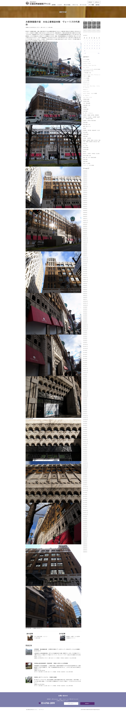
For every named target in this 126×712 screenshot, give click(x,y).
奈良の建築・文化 (86, 124)
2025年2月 (85, 198)
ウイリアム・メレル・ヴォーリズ (89, 65)
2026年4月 (85, 179)
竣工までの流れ (67, 4)
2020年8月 (85, 285)
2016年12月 (85, 368)
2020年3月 (85, 295)
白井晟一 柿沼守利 (87, 138)
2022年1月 (85, 255)
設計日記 (97, 4)
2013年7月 (85, 449)
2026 (92, 20)
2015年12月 (85, 392)
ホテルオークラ (86, 82)
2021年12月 (85, 257)
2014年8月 (85, 423)
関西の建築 (50, 27)
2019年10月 (85, 305)
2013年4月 (85, 455)
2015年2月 (85, 411)
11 (92, 43)
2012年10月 (85, 467)
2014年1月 (85, 437)
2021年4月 (85, 271)
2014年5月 (85, 429)
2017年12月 (85, 344)
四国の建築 (85, 122)
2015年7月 (85, 401)
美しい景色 (85, 145)
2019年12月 (85, 301)
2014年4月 (85, 431)
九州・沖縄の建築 (86, 103)
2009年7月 (85, 542)
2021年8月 (85, 263)
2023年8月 (85, 226)
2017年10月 (85, 348)
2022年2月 (85, 253)
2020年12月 (85, 277)
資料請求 (90, 2)
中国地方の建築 (86, 99)
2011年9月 (85, 492)
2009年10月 (85, 536)
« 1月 (85, 53)
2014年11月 (85, 417)
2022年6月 (85, 248)
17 (89, 45)
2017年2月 (85, 364)
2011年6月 (85, 498)
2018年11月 (85, 326)
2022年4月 (85, 251)
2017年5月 (85, 358)
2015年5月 (85, 405)
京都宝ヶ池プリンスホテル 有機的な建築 (45, 677)
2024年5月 (85, 210)
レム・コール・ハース (87, 97)
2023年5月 (85, 228)
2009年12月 (85, 532)
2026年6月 (85, 175)
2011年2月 (85, 506)
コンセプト (59, 4)
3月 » (99, 53)
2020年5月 (85, 291)
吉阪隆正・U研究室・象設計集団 (89, 120)
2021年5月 (85, 269)
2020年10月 (85, 281)
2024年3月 (85, 214)
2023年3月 (85, 232)
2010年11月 (85, 512)
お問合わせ (97, 2)
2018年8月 (85, 332)
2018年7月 (85, 334)
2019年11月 (85, 303)
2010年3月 (85, 526)
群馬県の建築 (85, 147)
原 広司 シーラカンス (88, 113)
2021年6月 (85, 267)
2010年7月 (85, 520)
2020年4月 (85, 293)
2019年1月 (85, 323)
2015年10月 (85, 396)
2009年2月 (85, 551)
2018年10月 (85, 328)
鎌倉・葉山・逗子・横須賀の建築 (89, 157)
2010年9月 (85, 516)
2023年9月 (85, 224)
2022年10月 (85, 242)
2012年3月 (85, 480)
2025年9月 (85, 188)
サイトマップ (41, 709)
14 (99, 43)
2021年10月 (85, 261)
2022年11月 (85, 240)
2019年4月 (85, 317)
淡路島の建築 (85, 134)
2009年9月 (85, 538)
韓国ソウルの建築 (86, 163)
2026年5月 (85, 176)
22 (84, 48)
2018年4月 (85, 340)
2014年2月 (85, 435)
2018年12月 (85, 325)
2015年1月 (85, 413)
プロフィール (75, 4)
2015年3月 (85, 409)
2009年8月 (85, 540)
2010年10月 (85, 514)
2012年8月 (85, 471)
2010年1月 (85, 530)
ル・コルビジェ (86, 95)
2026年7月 (85, 173)
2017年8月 (85, 352)
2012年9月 (85, 469)
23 (87, 48)
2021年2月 (85, 273)
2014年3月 (85, 433)
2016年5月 (85, 382)
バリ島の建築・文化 (87, 72)
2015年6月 (85, 403)
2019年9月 (85, 307)
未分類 (84, 128)
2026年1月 (85, 184)
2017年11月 (85, 346)
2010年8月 (85, 518)
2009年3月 (85, 549)
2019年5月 (85, 315)
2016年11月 (85, 370)
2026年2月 (85, 182)
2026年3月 (85, 180)
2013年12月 (85, 439)
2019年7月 (85, 311)
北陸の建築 (85, 111)
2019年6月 (85, 313)
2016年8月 (85, 376)
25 (92, 48)
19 (94, 45)
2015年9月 (85, 397)
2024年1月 (85, 218)
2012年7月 (85, 472)
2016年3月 (85, 386)
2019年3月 (85, 319)
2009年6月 (85, 544)
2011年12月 (85, 486)
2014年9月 (85, 421)
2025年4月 (85, 196)
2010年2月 (85, 528)
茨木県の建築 (85, 149)
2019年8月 (85, 309)
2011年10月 (85, 490)
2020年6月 (85, 289)
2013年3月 (85, 457)
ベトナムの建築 (86, 80)
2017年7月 (85, 354)
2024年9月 (85, 202)
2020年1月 (85, 299)
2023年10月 (85, 222)
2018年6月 (85, 336)
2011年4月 (85, 502)
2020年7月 (85, 287)
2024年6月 (85, 208)
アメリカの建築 (86, 59)
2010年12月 (85, 510)
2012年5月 (85, 476)
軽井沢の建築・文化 (87, 155)
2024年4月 (85, 212)
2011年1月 (85, 508)
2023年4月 (85, 230)
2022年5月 (85, 250)
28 (99, 48)
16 (87, 45)
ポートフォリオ (83, 4)
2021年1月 (85, 275)
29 (84, 50)
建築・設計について (44, 27)
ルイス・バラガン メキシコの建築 (90, 93)
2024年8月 (85, 204)
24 (89, 48)
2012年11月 (85, 465)
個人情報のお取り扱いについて (31, 709)
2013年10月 (85, 443)
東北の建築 (85, 132)
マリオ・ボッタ (86, 84)
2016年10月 (85, 372)
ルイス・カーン (86, 91)
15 (84, 45)
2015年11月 (85, 394)
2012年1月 (85, 484)
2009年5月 (85, 545)
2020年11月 (85, 279)
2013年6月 (85, 451)
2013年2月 (85, 459)
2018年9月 (85, 330)
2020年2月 (85, 297)
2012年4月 (85, 478)
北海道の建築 (85, 109)
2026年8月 (85, 171)
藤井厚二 (85, 151)
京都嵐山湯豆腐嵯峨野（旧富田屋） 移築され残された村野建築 (51, 663)
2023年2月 (85, 234)
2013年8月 (85, 447)
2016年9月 (85, 374)
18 (92, 45)
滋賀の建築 (85, 136)
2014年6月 (85, 427)
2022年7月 (85, 246)
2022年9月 (85, 244)
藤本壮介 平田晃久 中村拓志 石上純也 (91, 153)
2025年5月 (85, 194)
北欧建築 (85, 107)
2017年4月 (85, 360)
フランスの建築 (86, 78)
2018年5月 (85, 338)
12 (94, 43)
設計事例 (53, 4)
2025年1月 (85, 200)
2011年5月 (85, 500)
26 (94, 48)
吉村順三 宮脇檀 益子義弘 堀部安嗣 (91, 115)
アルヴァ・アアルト (87, 63)
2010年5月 (85, 522)
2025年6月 (85, 192)
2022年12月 (85, 238)
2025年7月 (85, 190)
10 (89, 43)
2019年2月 (85, 321)
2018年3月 (85, 342)
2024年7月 (85, 206)
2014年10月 (85, 419)
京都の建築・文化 (42, 671)
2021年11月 (85, 259)
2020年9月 (85, 283)
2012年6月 (85, 474)
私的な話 (85, 143)
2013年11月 (85, 441)
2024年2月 (85, 216)
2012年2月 (85, 482)
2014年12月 (85, 415)
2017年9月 (85, 350)
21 (99, 45)
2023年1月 (85, 236)
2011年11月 (85, 488)
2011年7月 (85, 496)
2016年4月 (85, 384)
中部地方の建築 (86, 101)
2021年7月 (85, 265)
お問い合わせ (70, 703)
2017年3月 (85, 362)
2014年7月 (85, 425)
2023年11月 (85, 220)
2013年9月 (85, 445)
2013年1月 (85, 461)
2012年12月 (85, 463)
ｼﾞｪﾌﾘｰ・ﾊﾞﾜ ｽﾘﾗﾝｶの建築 (88, 165)
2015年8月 (85, 400)
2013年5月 (85, 453)
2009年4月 (85, 547)
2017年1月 (85, 366)
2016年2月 (85, 388)
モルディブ (85, 89)
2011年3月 (85, 504)
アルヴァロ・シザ (86, 61)
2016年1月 (85, 390)
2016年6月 (85, 380)
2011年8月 (85, 494)
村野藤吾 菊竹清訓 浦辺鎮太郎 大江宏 (60, 671)
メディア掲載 (91, 4)
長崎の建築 (85, 159)
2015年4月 (85, 407)
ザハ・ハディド (86, 67)
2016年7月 (85, 378)
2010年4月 (85, 524)
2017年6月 (85, 356)
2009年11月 (85, 534)
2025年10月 (85, 186)
